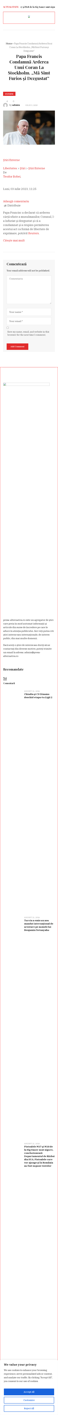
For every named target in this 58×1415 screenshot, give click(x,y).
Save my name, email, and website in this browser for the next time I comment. (28, 333)
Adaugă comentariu (16, 201)
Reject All (29, 1408)
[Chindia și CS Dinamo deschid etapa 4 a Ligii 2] (12, 801)
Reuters (33, 233)
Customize (29, 1400)
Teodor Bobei (11, 176)
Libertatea (10, 168)
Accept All (29, 1392)
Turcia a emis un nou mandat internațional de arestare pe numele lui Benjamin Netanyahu (38, 925)
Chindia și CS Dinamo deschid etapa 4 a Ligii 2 (38, 696)
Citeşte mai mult (14, 240)
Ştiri (22, 168)
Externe (9, 94)
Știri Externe (36, 168)
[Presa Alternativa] (29, 17)
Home (9, 43)
